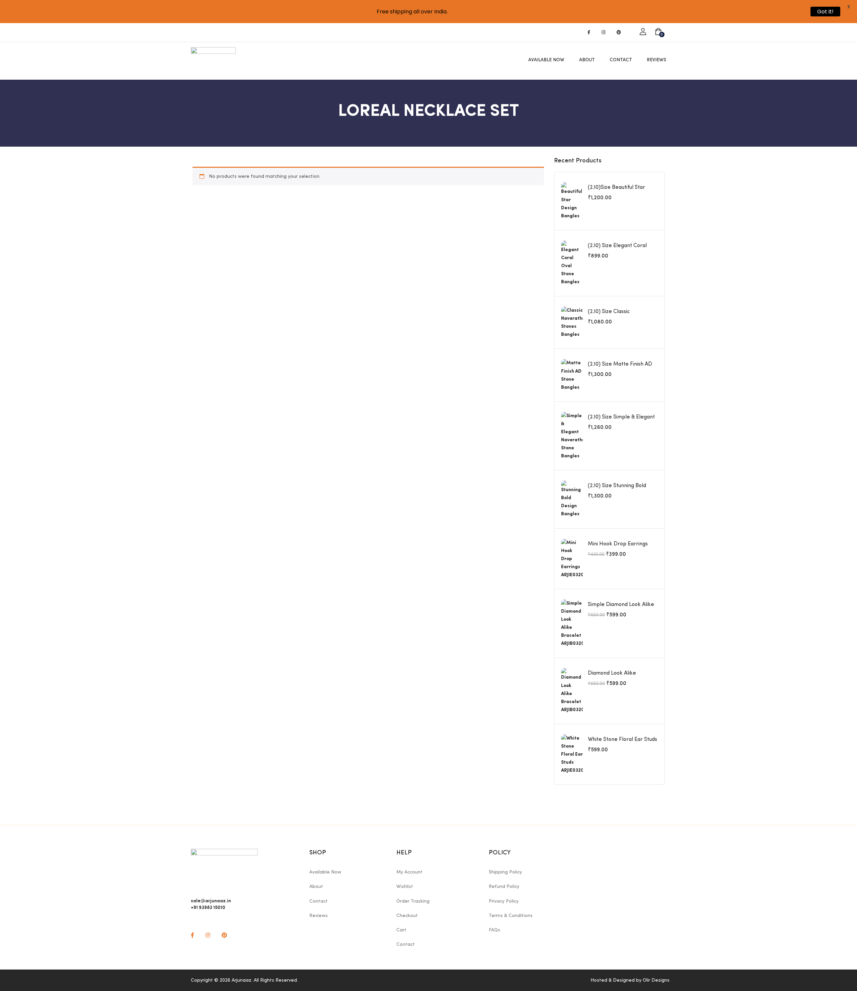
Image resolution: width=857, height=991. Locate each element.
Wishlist (404, 886)
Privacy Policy (504, 901)
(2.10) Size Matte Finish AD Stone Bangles (620, 368)
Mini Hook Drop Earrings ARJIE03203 (618, 547)
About (587, 60)
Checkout (407, 915)
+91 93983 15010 (208, 907)
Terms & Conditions (511, 915)
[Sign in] (642, 32)
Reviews (656, 60)
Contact (621, 60)
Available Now (546, 60)
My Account (409, 872)
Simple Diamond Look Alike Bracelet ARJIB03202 (621, 608)
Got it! (825, 11)
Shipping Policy (505, 872)
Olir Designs (656, 980)
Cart (401, 930)
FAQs (494, 930)
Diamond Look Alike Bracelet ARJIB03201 (612, 677)
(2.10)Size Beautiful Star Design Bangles (616, 191)
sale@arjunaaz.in (211, 900)
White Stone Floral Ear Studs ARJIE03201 (622, 743)
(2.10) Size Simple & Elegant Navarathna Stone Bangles (621, 420)
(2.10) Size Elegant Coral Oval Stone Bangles (617, 249)
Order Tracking (413, 901)
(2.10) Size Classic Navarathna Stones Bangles (621, 315)
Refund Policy (504, 886)
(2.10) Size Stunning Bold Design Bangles (617, 489)
